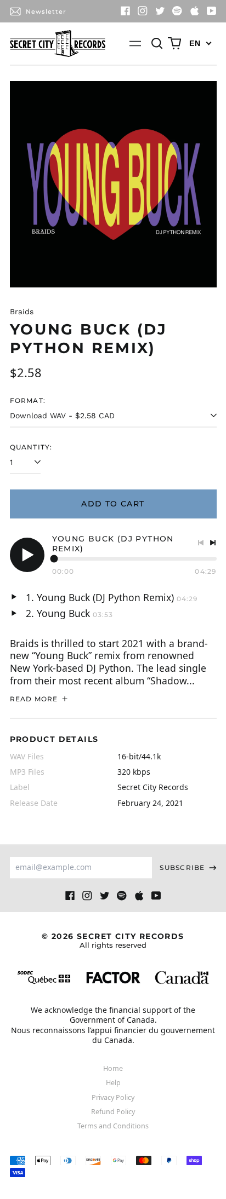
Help (113, 1082)
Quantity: (31, 447)
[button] (157, 44)
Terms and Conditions (113, 1126)
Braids (21, 311)
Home (113, 1068)
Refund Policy (113, 1111)
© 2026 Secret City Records (113, 940)
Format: (28, 400)
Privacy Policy (113, 1097)
